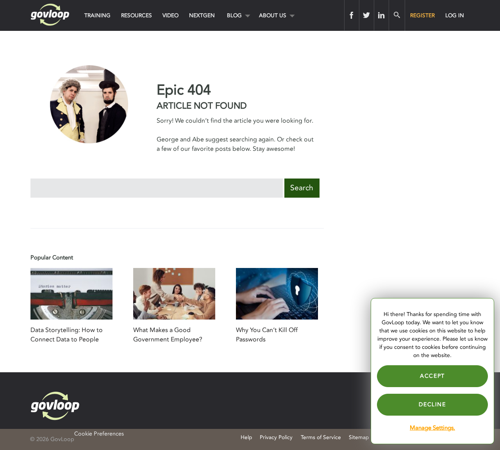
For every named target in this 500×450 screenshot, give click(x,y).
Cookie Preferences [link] (99, 434)
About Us (272, 15)
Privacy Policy (276, 437)
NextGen (202, 15)
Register (422, 15)
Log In (454, 15)
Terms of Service (321, 437)
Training (97, 15)
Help (246, 437)
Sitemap (359, 437)
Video (170, 15)
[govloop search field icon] (397, 15)
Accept (432, 376)
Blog (234, 15)
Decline (432, 404)
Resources (136, 15)
